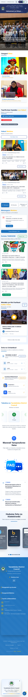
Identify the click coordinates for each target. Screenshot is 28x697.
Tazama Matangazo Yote (14, 231)
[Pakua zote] (22, 363)
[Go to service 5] (14, 554)
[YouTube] (14, 580)
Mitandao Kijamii (11, 1)
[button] (14, 488)
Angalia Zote (21, 236)
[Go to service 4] (13, 554)
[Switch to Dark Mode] (16, 2)
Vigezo (19, 645)
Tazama (10, 226)
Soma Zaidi (20, 166)
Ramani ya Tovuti (14, 648)
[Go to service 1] (9, 554)
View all (25, 305)
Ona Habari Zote (14, 136)
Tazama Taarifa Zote (9, 116)
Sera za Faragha (9, 645)
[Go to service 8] (18, 554)
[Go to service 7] (17, 554)
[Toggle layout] (20, 681)
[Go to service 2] (10, 554)
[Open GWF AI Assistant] (24, 693)
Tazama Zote (22, 356)
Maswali (3, 1)
